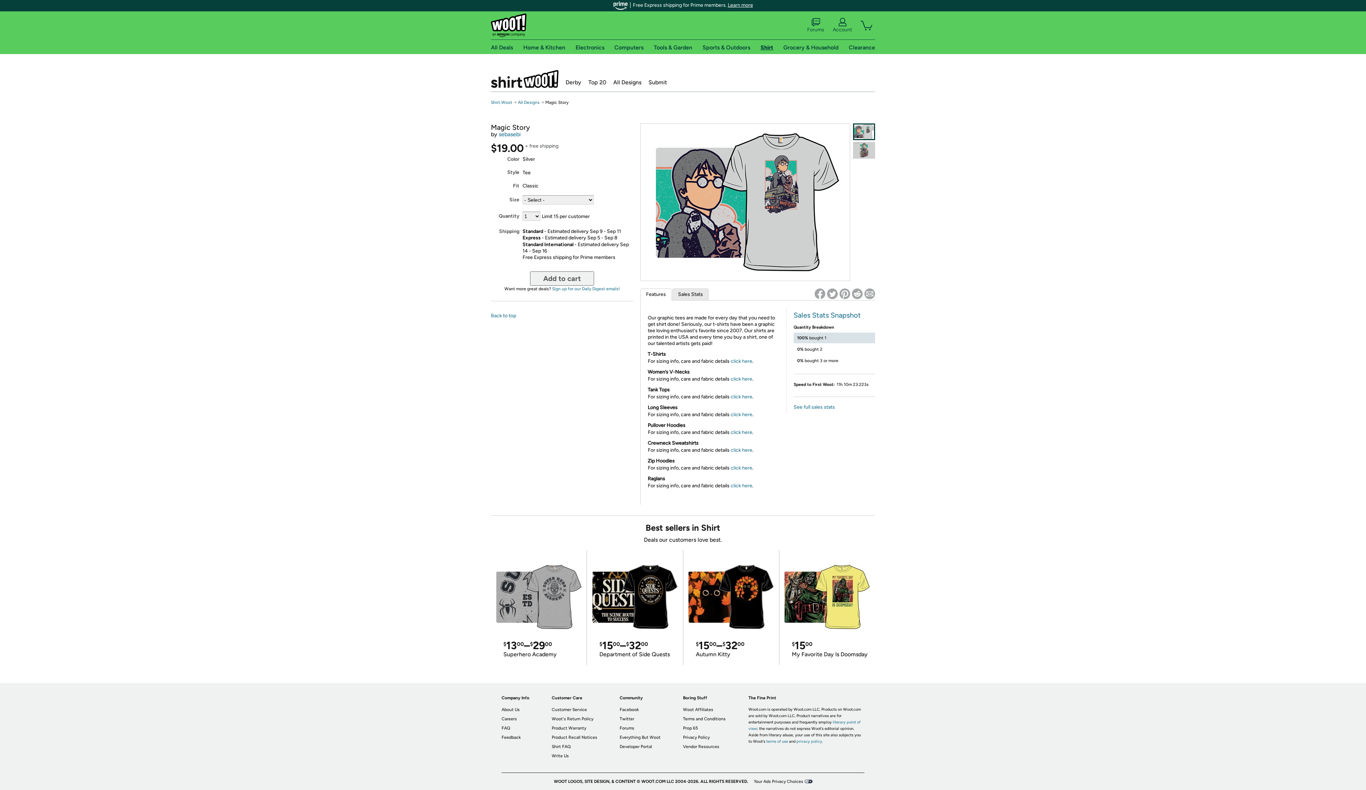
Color (513, 159)
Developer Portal (636, 746)
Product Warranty (569, 728)
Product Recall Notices (574, 737)
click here (741, 361)
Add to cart (562, 278)
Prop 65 (690, 728)
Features (656, 294)
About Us (511, 709)
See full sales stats (814, 407)
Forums (815, 30)
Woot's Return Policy (572, 718)
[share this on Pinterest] (845, 293)
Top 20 (597, 82)
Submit (657, 82)
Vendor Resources (701, 746)
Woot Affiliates (698, 709)
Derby (573, 82)
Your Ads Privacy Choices (778, 781)
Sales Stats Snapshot (827, 315)
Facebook (629, 709)
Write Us (560, 755)
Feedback (511, 737)
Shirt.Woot (524, 79)
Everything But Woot (640, 737)
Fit (516, 186)
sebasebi (510, 134)
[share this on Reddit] (857, 293)
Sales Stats (690, 294)
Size (514, 200)
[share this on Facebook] (820, 293)
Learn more (740, 5)
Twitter (627, 718)
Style (513, 172)
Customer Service (569, 709)
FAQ (506, 728)
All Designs (627, 82)
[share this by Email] (869, 293)
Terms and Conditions (704, 718)
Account (842, 30)
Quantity (509, 216)
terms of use (777, 741)
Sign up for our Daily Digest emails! (586, 288)
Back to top (503, 316)
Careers (509, 718)
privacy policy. (809, 741)
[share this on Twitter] (832, 293)
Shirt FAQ (561, 746)
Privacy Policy (696, 737)
